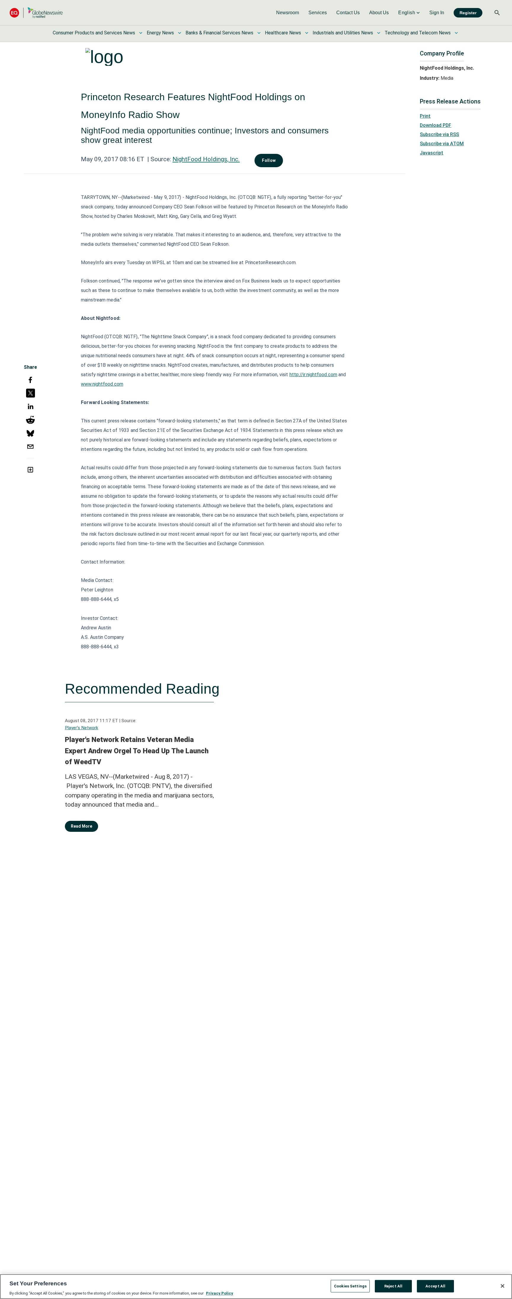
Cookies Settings (350, 1286)
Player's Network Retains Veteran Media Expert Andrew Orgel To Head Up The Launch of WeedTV (137, 750)
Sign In (436, 12)
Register (468, 12)
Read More (81, 826)
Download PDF (435, 125)
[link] (287, 13)
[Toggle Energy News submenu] (180, 33)
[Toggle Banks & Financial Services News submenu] (259, 33)
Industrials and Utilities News (343, 33)
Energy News (160, 33)
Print (425, 116)
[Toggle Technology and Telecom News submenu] (456, 33)
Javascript (431, 153)
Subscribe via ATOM (442, 143)
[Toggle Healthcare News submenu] (307, 33)
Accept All (435, 1286)
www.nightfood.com (102, 384)
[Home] (36, 12)
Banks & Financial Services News (219, 33)
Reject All (393, 1286)
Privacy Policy (219, 1293)
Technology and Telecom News (418, 33)
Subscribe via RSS (439, 134)
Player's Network (81, 727)
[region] (256, 1286)
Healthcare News (283, 33)
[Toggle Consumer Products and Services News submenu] (141, 33)
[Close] (502, 1285)
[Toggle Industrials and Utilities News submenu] (379, 33)
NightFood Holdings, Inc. (206, 159)
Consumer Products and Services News (94, 33)
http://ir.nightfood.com (313, 374)
